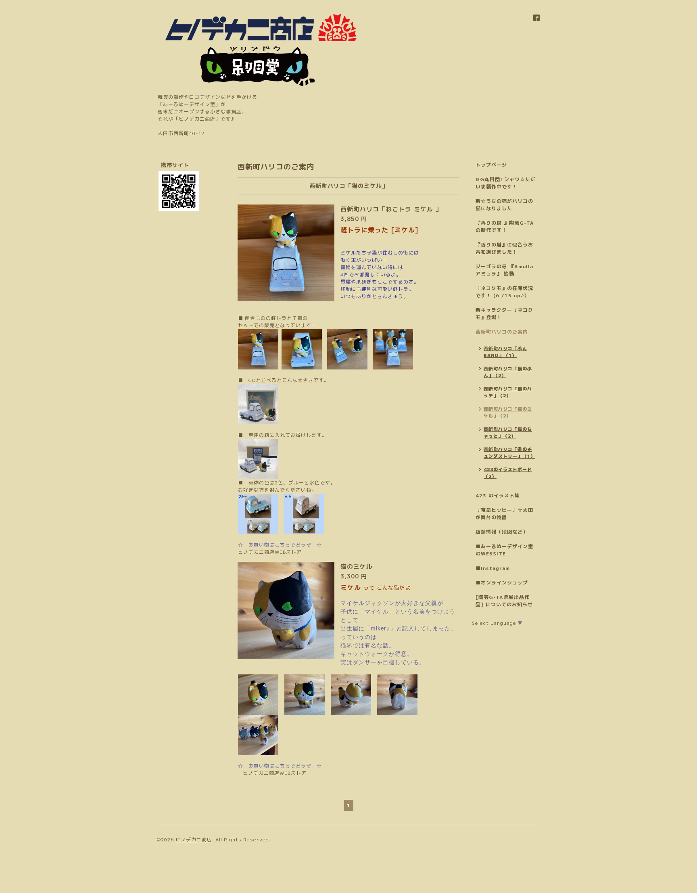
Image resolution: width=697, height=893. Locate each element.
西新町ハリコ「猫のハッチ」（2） (508, 392)
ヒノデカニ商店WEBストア (270, 552)
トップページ (491, 164)
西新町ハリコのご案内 (502, 331)
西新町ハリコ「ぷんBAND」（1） (505, 352)
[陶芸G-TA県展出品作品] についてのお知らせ (504, 601)
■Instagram (493, 568)
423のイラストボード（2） (508, 473)
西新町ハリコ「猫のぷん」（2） (508, 372)
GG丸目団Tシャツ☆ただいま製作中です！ (506, 183)
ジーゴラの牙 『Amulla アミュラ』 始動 (504, 270)
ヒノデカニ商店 (193, 839)
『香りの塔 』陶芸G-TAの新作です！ (505, 226)
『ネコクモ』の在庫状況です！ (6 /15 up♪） (504, 292)
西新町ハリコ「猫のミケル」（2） (508, 412)
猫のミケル (356, 566)
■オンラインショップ (502, 582)
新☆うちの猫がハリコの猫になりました (504, 205)
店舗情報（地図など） (502, 531)
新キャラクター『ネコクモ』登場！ (504, 314)
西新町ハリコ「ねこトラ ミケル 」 (391, 209)
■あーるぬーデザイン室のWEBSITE (504, 550)
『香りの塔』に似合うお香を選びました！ (504, 248)
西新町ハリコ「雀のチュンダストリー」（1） (509, 452)
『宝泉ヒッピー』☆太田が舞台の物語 (504, 514)
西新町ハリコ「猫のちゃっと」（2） (508, 432)
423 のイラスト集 (498, 495)
